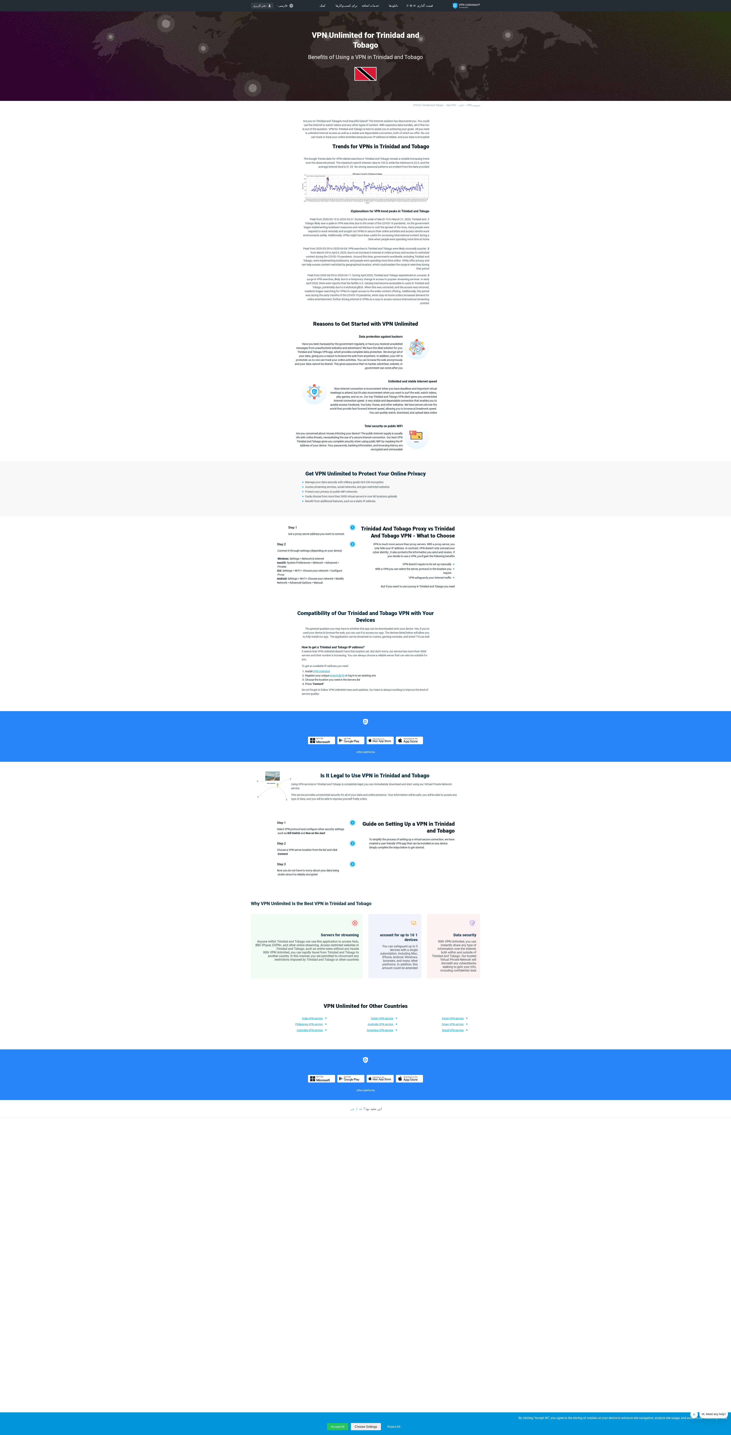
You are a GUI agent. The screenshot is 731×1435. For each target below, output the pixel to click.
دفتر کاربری (259, 5)
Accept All (337, 1426)
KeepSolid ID (337, 675)
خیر (352, 1108)
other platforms (365, 752)
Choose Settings (366, 1426)
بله (360, 1108)
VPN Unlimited (321, 671)
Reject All (393, 1426)
